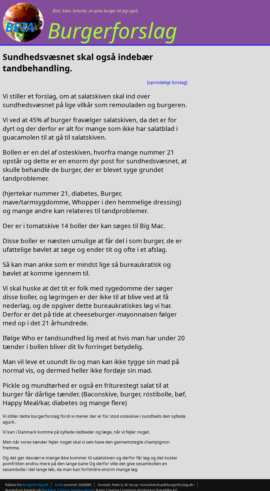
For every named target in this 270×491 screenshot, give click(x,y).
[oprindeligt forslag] (167, 82)
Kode (59, 484)
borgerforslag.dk (35, 484)
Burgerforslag (112, 30)
